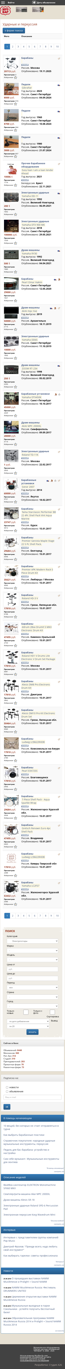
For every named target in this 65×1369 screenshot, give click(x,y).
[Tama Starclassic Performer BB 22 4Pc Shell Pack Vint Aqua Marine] (11, 513)
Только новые (10, 1011)
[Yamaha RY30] (11, 254)
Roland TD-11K (30, 454)
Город (10, 1001)
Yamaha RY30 (29, 253)
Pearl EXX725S (30, 770)
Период (10, 982)
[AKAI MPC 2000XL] (11, 427)
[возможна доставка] (59, 84)
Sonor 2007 (28, 486)
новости (14, 1087)
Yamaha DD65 (30, 339)
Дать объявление (46, 2)
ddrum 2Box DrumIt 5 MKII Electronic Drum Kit (36, 628)
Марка (10, 945)
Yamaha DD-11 (30, 195)
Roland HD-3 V (30, 598)
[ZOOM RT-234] (11, 369)
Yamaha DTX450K (31, 397)
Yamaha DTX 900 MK (33, 224)
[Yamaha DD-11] (11, 197)
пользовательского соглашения (34, 1360)
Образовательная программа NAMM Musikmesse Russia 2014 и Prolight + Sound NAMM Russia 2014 (32, 1321)
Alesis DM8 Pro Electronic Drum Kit (35, 686)
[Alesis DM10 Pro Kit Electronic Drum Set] (11, 714)
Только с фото (37, 1011)
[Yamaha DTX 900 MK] (11, 226)
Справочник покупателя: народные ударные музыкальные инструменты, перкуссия (29, 1142)
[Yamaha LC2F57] (11, 887)
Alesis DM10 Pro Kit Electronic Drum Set (38, 715)
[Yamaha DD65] (11, 341)
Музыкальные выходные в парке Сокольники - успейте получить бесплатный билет (29, 1309)
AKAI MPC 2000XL (31, 425)
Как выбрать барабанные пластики (24, 1134)
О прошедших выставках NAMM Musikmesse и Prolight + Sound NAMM (26, 1280)
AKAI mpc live (29, 310)
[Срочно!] (59, 394)
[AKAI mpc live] (11, 312)
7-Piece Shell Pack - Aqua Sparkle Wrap (35, 801)
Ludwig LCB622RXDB (33, 742)
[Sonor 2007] (11, 484)
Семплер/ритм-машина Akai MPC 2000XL (27, 1194)
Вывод (54, 1020)
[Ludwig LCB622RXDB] (11, 743)
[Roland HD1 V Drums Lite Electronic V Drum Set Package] (11, 657)
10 (57, 46)
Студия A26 (55, 1364)
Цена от (11, 964)
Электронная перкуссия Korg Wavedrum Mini (29, 1214)
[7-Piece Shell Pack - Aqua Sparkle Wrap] (11, 801)
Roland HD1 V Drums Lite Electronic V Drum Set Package (38, 657)
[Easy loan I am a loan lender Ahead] (11, 168)
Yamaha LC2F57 (30, 885)
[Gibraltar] (11, 89)
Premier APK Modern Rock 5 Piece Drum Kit (37, 571)
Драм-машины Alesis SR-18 (19, 1199)
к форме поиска (14, 30)
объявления (16, 1091)
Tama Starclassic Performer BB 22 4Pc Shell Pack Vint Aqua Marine (38, 515)
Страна (10, 992)
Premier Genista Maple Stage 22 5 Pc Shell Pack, (37, 542)
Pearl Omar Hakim (32, 282)
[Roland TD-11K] (11, 456)
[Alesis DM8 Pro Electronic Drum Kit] (11, 686)
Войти (11, 2)
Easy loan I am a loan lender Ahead (37, 171)
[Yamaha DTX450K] (11, 398)
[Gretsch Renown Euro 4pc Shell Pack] (11, 829)
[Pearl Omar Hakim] (11, 283)
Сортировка (51, 1016)
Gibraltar (27, 87)
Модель (11, 954)
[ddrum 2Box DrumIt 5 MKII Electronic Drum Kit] (11, 628)
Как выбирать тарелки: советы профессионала (31, 1255)
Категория (12, 936)
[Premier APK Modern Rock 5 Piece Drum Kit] (11, 571)
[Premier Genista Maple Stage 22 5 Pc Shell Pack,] (11, 542)
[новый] (59, 58)
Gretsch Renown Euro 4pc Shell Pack (36, 830)
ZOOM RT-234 (29, 368)
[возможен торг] (59, 279)
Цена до (11, 973)
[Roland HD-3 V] (11, 599)
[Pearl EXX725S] (11, 772)
